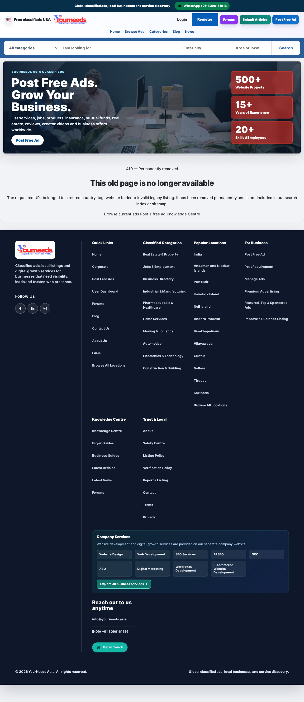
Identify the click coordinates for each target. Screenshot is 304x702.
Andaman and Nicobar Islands (212, 268)
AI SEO (219, 554)
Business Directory (158, 279)
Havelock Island (206, 294)
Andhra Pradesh (207, 319)
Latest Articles (103, 468)
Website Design (111, 554)
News (189, 31)
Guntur (199, 356)
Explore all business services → (123, 584)
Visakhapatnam (206, 331)
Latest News (102, 480)
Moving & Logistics (158, 331)
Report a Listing (155, 480)
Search (286, 48)
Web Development (151, 554)
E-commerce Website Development (224, 568)
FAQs (96, 353)
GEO (255, 554)
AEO (102, 569)
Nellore (199, 368)
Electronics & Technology (163, 356)
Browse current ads (121, 214)
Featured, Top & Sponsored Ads (266, 305)
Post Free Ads (103, 279)
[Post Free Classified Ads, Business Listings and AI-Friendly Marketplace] (70, 19)
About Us (99, 341)
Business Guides (105, 455)
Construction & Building (162, 368)
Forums (229, 19)
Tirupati (200, 380)
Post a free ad (153, 214)
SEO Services (186, 554)
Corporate (100, 267)
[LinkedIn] (33, 308)
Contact (149, 492)
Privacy (149, 517)
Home (115, 31)
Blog (176, 31)
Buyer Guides (103, 443)
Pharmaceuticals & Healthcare (158, 305)
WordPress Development (186, 568)
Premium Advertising (262, 291)
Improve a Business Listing (266, 319)
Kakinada (201, 393)
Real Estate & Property (160, 254)
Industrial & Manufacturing (164, 291)
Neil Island (202, 306)
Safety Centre (154, 443)
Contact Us (101, 328)
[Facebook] (20, 308)
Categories (158, 31)
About (148, 431)
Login (182, 19)
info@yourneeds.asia (109, 619)
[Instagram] (45, 308)
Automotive (152, 343)
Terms (148, 505)
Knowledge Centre (183, 214)
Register (205, 19)
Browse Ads (134, 31)
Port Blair (201, 282)
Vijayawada (203, 343)
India (198, 254)
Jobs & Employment (159, 267)
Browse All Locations (109, 365)
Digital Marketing (150, 569)
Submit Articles (255, 19)
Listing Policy (154, 455)
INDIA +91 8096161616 (110, 631)
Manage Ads (255, 279)
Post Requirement (259, 267)
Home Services (155, 319)
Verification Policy (157, 468)
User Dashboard (105, 291)
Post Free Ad (286, 19)
